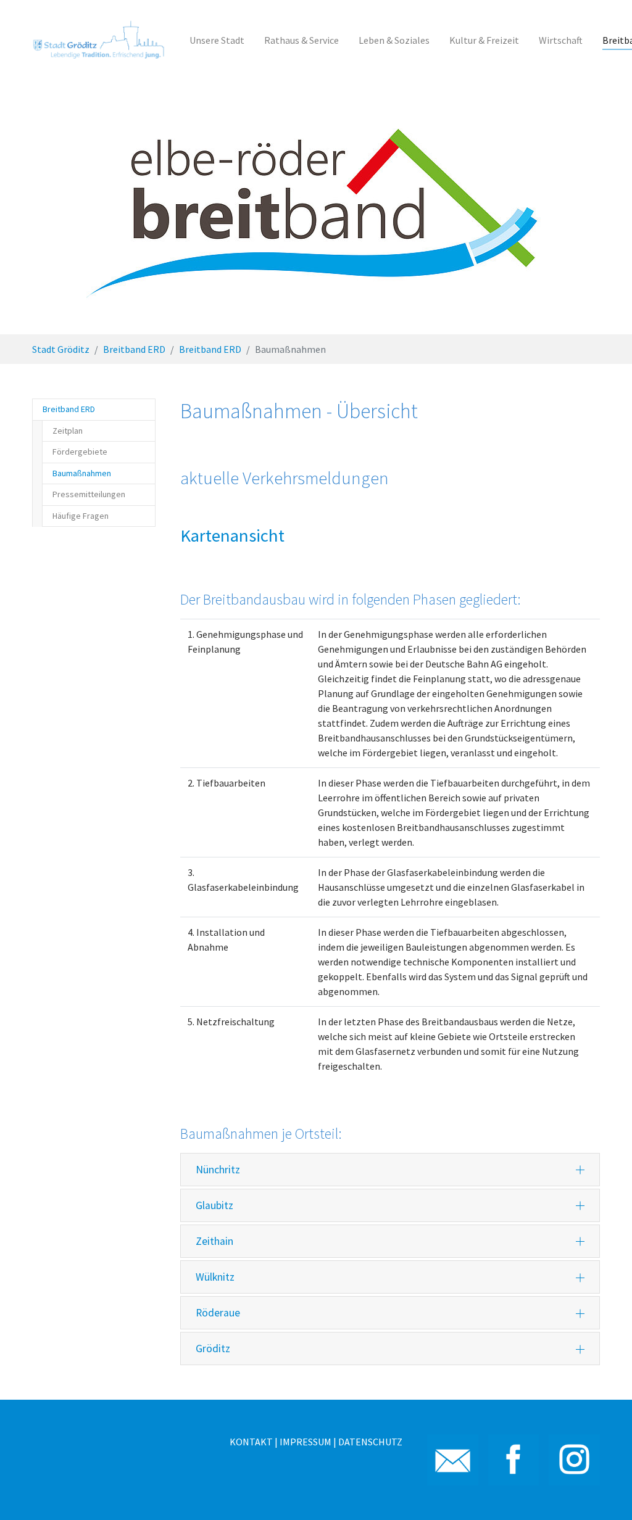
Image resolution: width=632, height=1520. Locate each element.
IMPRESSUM (305, 1441)
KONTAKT (251, 1441)
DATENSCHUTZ (370, 1441)
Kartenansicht (232, 535)
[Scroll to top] (605, 1493)
